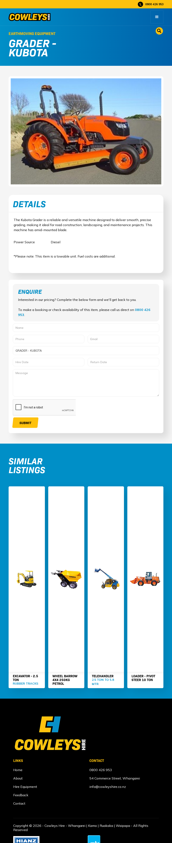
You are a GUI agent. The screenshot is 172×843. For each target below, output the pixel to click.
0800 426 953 (100, 770)
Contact (19, 803)
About (18, 778)
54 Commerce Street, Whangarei (114, 778)
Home (17, 770)
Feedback (20, 795)
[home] (30, 17)
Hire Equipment (25, 787)
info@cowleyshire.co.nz (107, 787)
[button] (156, 16)
